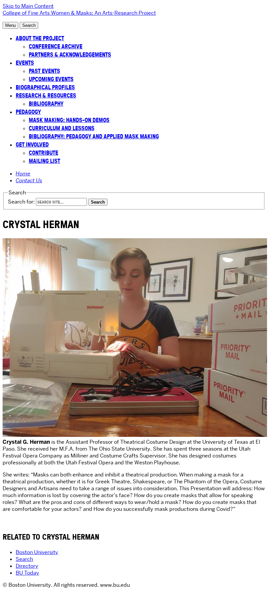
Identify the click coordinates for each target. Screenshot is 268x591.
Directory (27, 566)
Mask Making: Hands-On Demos (69, 120)
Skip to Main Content (28, 6)
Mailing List (44, 161)
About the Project (40, 38)
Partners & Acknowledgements (70, 54)
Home (23, 173)
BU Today (27, 572)
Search (24, 559)
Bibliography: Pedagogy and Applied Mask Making (94, 136)
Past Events (44, 71)
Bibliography (46, 103)
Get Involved (32, 144)
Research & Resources (46, 95)
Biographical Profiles (45, 87)
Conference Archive (55, 46)
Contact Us (29, 180)
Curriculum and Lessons (61, 128)
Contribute (43, 153)
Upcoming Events (51, 79)
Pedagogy (28, 112)
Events (25, 63)
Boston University (37, 552)
